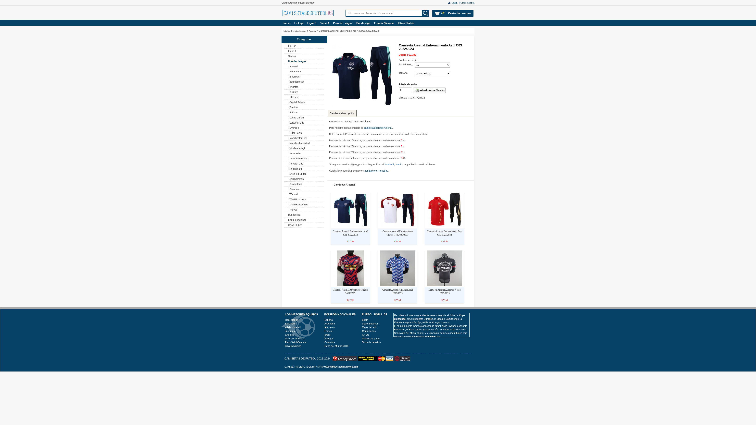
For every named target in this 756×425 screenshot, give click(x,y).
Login (365, 320)
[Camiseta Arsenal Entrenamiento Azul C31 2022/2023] (350, 226)
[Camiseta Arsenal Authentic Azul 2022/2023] (397, 285)
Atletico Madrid (293, 327)
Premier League (299, 31)
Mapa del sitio (369, 327)
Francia (328, 331)
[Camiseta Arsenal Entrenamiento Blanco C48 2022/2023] (397, 226)
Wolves (292, 209)
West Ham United (298, 204)
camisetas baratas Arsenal (378, 128)
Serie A (324, 23)
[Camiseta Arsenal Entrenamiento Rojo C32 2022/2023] (444, 226)
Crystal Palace (296, 102)
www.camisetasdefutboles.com (341, 366)
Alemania (329, 327)
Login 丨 (456, 2)
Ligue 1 (311, 23)
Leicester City (296, 122)
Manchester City (297, 138)
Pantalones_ (406, 64)
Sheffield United (297, 174)
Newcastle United (298, 158)
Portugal (329, 338)
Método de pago (371, 338)
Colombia (329, 342)
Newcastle (294, 153)
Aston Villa (294, 71)
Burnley (293, 92)
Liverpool (293, 128)
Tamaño (403, 73)
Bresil (327, 335)
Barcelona (290, 323)
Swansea (293, 189)
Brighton (293, 87)
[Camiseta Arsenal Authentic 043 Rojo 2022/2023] (350, 285)
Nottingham (295, 168)
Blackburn (294, 76)
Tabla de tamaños (371, 342)
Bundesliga (363, 23)
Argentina (329, 323)
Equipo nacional (384, 23)
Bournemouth (296, 81)
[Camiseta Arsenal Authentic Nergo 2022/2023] (444, 285)
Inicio (287, 23)
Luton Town (295, 133)
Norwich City (295, 163)
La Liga (298, 23)
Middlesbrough (297, 148)
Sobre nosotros (370, 323)
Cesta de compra (459, 13)
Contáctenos (369, 331)
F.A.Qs (365, 335)
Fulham (292, 112)
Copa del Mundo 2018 (336, 346)
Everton (293, 107)
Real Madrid (291, 320)
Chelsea (293, 97)
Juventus (290, 331)
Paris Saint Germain (296, 342)
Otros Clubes (406, 23)
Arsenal (312, 31)
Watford (293, 194)
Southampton (296, 179)
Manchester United (299, 143)
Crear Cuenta (467, 2)
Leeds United (296, 117)
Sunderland (295, 184)
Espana (328, 320)
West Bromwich (297, 199)
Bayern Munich (293, 346)
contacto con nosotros (376, 170)
